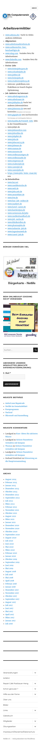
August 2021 (10, 516)
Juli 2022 (9, 501)
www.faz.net (13, 182)
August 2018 (10, 571)
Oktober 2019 (11, 559)
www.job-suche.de (16, 219)
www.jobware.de (15, 145)
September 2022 (12, 498)
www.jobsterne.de (15, 108)
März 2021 (9, 519)
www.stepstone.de (15, 161)
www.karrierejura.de (16, 210)
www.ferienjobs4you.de (18, 69)
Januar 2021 (10, 522)
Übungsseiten (9, 726)
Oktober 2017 (11, 596)
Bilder (5, 705)
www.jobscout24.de (16, 142)
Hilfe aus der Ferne (11, 694)
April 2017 (9, 614)
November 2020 (12, 528)
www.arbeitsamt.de (16, 99)
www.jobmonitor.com (17, 130)
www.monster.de (15, 151)
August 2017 (10, 602)
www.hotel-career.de (17, 207)
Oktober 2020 (11, 531)
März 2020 (10, 550)
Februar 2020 (11, 553)
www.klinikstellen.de (17, 222)
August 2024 (10, 479)
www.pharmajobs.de (16, 225)
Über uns (7, 700)
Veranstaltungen (10, 673)
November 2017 (12, 593)
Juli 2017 (9, 605)
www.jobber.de (14, 75)
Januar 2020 (10, 556)
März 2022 (10, 504)
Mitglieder (7, 721)
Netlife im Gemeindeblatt (16, 406)
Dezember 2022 (12, 495)
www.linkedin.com (13, 59)
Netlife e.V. (6, 739)
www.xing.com (11, 53)
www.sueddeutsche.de (17, 185)
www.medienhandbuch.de (19, 216)
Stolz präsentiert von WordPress (23, 739)
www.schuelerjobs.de (17, 72)
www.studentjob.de (16, 164)
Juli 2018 (9, 574)
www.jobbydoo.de (15, 102)
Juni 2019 (9, 565)
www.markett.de (15, 204)
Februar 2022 (11, 507)
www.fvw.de (13, 198)
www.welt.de (13, 188)
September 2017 (12, 599)
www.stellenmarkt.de (17, 158)
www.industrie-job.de (17, 228)
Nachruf (8, 412)
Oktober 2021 (11, 513)
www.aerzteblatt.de (16, 194)
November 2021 (12, 510)
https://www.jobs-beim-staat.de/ (22, 173)
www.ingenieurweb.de (17, 231)
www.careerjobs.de (16, 170)
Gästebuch (8, 716)
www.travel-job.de (16, 234)
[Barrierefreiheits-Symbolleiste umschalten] (5, 16)
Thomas (8, 446)
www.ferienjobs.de (16, 78)
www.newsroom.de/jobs (18, 213)
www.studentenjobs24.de (19, 81)
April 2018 (9, 581)
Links (5, 710)
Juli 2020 (9, 541)
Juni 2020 (9, 544)
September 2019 (12, 562)
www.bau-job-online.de (18, 201)
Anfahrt (6, 678)
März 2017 (9, 617)
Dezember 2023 (12, 488)
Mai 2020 (9, 547)
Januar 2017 (10, 620)
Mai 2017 (9, 611)
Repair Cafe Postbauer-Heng (15, 683)
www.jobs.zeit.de (15, 191)
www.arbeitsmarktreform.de (17, 44)
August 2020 (10, 538)
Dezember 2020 (12, 525)
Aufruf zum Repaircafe (15, 403)
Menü (34, 8)
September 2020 (12, 535)
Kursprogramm (12, 409)
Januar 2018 (10, 587)
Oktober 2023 (11, 492)
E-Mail (7, 373)
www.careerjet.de (15, 167)
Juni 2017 (9, 608)
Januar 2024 (10, 485)
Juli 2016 (9, 624)
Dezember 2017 (12, 590)
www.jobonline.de (15, 133)
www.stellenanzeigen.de (18, 155)
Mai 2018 (9, 577)
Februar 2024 (11, 482)
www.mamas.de (14, 148)
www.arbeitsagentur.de (18, 96)
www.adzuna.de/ (12, 35)
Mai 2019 (9, 568)
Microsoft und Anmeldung (16, 415)
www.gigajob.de (14, 115)
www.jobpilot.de (15, 136)
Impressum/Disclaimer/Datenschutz (19, 732)
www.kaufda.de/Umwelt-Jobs (20, 121)
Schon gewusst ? (10, 689)
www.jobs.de (13, 139)
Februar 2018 (11, 584)
